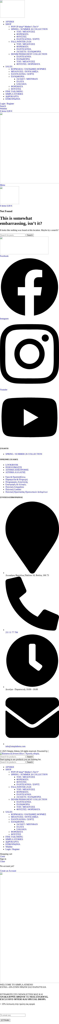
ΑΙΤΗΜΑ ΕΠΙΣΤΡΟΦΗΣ (17, 470)
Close (2, 856)
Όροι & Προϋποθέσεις (15, 477)
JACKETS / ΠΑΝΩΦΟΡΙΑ (28, 51)
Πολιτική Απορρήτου (14, 487)
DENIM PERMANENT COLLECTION (29, 54)
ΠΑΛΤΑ (20, 81)
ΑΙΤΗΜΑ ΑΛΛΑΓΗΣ (15, 472)
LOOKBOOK (11, 465)
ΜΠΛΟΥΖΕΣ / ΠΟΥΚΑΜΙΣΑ (24, 71)
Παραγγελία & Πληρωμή (16, 479)
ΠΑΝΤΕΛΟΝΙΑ (23, 49)
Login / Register (12, 849)
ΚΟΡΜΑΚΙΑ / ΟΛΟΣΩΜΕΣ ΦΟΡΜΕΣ (28, 69)
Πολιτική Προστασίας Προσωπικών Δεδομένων (26, 492)
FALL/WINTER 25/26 (21, 41)
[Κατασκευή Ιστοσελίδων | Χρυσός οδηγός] (19, 753)
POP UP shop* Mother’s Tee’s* (25, 26)
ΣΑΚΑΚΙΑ (21, 84)
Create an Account (8, 871)
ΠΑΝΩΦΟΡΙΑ (23, 59)
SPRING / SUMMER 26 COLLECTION (29, 29)
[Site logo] (12, 17)
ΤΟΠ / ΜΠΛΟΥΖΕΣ (25, 31)
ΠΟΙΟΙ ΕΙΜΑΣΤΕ (13, 467)
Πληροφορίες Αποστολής (16, 482)
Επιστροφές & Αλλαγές (15, 484)
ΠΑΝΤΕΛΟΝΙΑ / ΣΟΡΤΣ (28, 39)
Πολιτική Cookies (13, 489)
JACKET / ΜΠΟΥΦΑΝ (27, 79)
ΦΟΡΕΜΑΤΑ (22, 34)
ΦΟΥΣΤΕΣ (21, 36)
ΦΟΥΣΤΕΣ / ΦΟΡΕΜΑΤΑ (28, 64)
